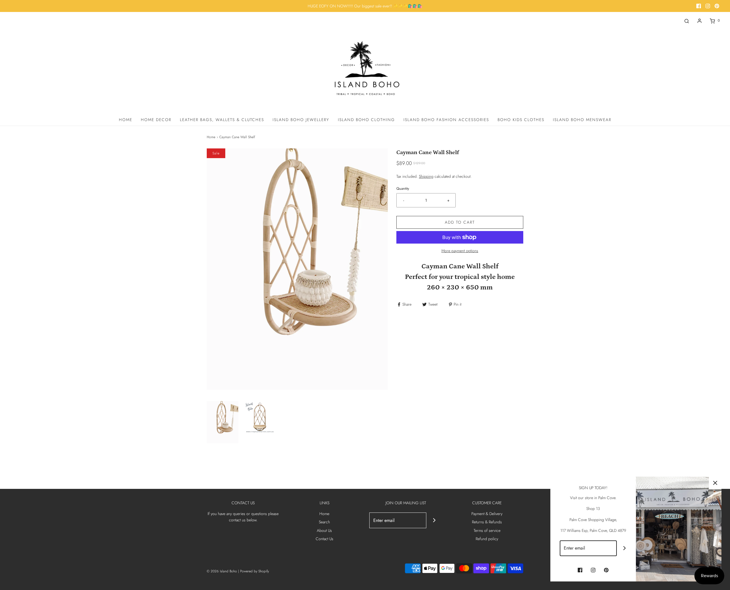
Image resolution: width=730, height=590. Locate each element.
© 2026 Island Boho (222, 571)
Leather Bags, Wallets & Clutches (222, 120)
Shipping (426, 176)
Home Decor (156, 120)
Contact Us (324, 539)
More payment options (459, 251)
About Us (324, 530)
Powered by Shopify (254, 571)
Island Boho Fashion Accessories (446, 120)
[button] (222, 422)
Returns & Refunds (487, 522)
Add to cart (460, 222)
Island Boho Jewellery (301, 120)
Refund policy (487, 539)
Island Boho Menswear (582, 120)
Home (125, 120)
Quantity (402, 188)
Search (324, 522)
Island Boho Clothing (366, 120)
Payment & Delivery (486, 513)
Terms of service (487, 530)
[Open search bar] (687, 21)
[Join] (434, 520)
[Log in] (699, 20)
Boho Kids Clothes (521, 120)
